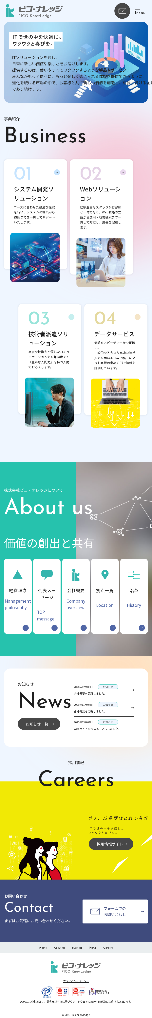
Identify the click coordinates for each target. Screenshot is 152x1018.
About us (59, 947)
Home (43, 947)
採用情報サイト (110, 844)
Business (77, 947)
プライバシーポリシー (76, 981)
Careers (108, 947)
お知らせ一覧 (37, 723)
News (92, 947)
